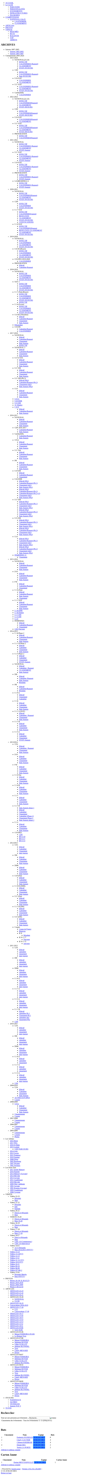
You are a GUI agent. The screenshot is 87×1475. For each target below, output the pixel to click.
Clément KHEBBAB (24, 1442)
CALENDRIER (20, 21)
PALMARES (15, 15)
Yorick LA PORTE (24, 1447)
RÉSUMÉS (14, 32)
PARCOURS (15, 7)
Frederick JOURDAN (25, 1437)
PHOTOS (9, 27)
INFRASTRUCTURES (18, 13)
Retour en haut (6, 1473)
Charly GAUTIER (23, 1440)
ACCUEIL (9, 3)
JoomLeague (16, 1469)
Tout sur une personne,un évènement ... (15, 1418)
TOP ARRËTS (13, 39)
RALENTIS (14, 36)
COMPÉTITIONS (12, 17)
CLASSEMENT (20, 23)
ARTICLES (9, 25)
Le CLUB (9, 5)
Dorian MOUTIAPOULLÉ (24, 1462)
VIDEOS (8, 29)
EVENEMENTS (16, 11)
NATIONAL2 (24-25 (17, 19)
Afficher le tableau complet (10, 1450)
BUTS (12, 34)
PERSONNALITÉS (17, 9)
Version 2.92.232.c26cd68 (31, 1469)
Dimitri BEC (21, 1445)
